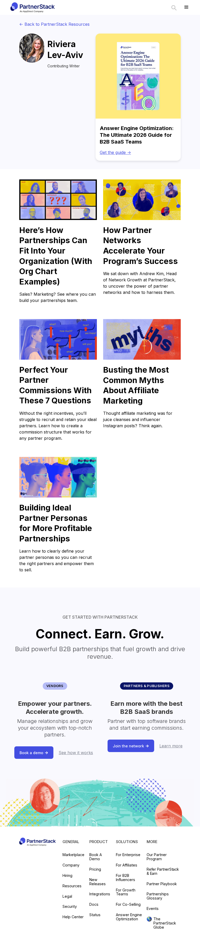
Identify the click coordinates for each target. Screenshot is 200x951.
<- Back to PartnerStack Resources (54, 24)
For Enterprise (128, 855)
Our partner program (157, 857)
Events (153, 909)
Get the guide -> (115, 152)
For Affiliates (126, 865)
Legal (67, 896)
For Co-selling (128, 904)
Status (95, 915)
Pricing (95, 869)
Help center (73, 917)
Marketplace (73, 855)
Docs (93, 904)
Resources (72, 886)
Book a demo (95, 857)
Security (70, 906)
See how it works (76, 752)
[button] (186, 7)
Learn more (171, 745)
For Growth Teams (125, 892)
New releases (97, 882)
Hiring (67, 876)
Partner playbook (162, 884)
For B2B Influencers (125, 878)
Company (71, 865)
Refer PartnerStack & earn (163, 871)
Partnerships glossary (158, 896)
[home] (32, 7)
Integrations (99, 894)
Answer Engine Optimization (129, 917)
